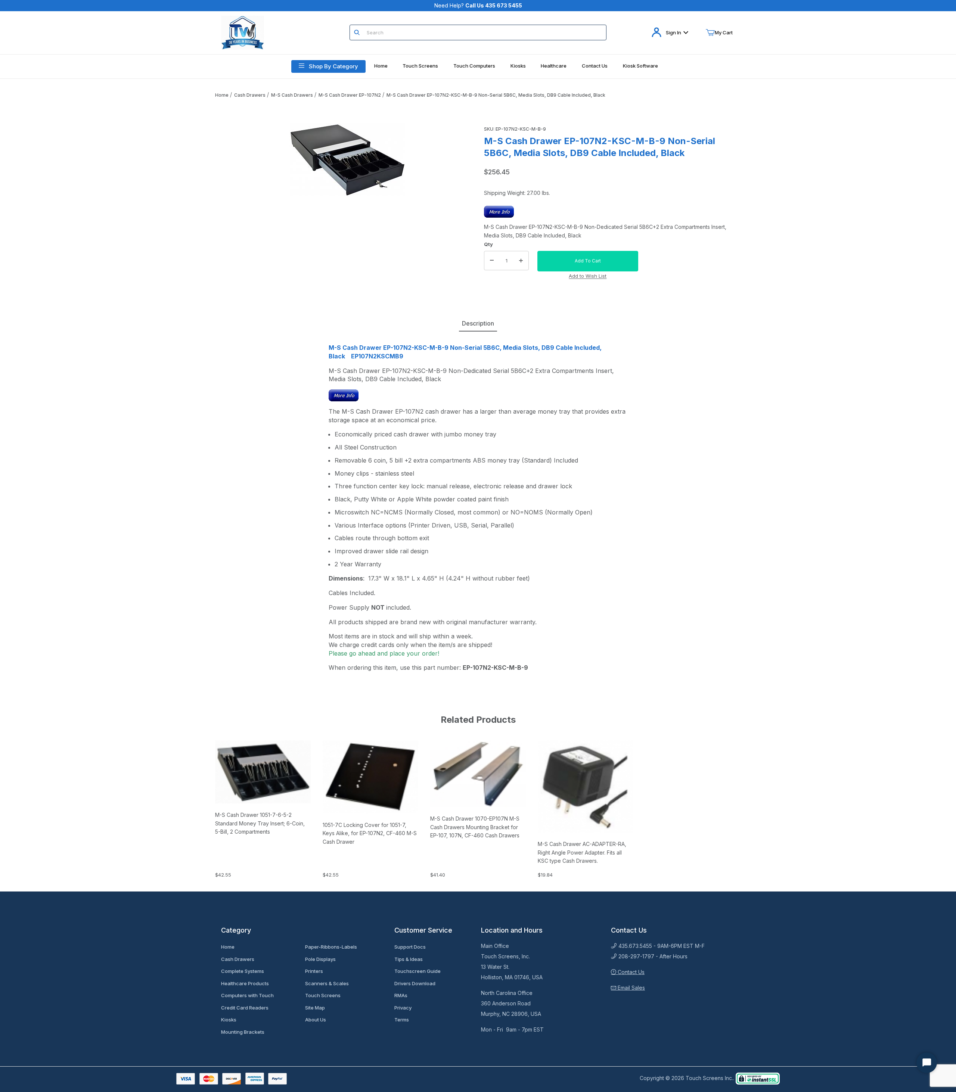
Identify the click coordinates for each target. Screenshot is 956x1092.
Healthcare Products (245, 983)
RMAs (400, 995)
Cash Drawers (250, 95)
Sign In (673, 32)
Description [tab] (478, 323)
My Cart (724, 32)
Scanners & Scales (327, 983)
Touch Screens (323, 995)
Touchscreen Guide (417, 971)
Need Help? (478, 5)
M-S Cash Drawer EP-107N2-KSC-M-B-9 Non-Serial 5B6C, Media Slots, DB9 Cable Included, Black (496, 95)
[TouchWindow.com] (242, 32)
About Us (315, 1020)
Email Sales (630, 987)
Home (222, 95)
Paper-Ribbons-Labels (331, 947)
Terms (401, 1020)
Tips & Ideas (408, 959)
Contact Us (630, 972)
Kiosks (228, 1020)
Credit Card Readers (245, 1008)
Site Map (315, 1008)
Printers (314, 971)
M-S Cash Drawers (292, 95)
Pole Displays (320, 959)
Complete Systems (242, 971)
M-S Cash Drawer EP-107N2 (350, 95)
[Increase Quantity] (520, 260)
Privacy (403, 1008)
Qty (488, 244)
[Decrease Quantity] (491, 260)
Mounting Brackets (242, 1032)
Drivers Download (414, 983)
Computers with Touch (247, 995)
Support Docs (410, 947)
